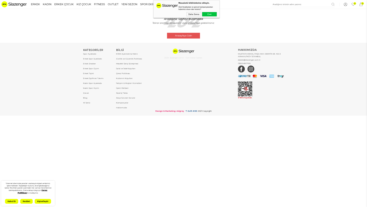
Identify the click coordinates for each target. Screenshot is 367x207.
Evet (209, 14)
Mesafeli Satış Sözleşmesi (127, 64)
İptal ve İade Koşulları (125, 68)
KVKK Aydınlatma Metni (127, 54)
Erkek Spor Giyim (91, 68)
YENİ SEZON (129, 4)
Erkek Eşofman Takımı (93, 78)
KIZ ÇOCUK (84, 4)
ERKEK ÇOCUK (64, 4)
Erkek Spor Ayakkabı (92, 59)
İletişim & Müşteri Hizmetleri (129, 83)
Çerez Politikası (123, 73)
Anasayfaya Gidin (183, 35)
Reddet (26, 201)
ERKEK (35, 4)
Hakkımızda (121, 108)
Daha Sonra (193, 14)
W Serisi (86, 103)
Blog (85, 98)
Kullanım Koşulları (124, 78)
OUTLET (113, 4)
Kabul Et (12, 201)
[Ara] (333, 4)
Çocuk (86, 93)
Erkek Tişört (88, 73)
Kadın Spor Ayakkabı (92, 83)
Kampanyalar (122, 103)
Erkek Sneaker (89, 64)
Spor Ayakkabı (89, 54)
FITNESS (99, 4)
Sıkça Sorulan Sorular (125, 98)
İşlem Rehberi (122, 88)
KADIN (47, 4)
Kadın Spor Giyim (91, 88)
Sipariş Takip (122, 93)
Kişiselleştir (42, 201)
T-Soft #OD (191, 111)
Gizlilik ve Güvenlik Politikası (129, 59)
